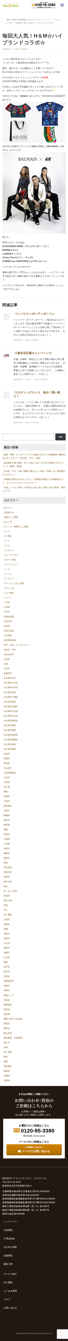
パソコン (8, 574)
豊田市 (7, 1009)
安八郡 (7, 787)
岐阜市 (7, 820)
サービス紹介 (10, 1274)
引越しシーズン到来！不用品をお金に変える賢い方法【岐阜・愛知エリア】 (33, 489)
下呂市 (7, 612)
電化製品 (8, 1066)
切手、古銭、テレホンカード (17, 645)
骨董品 (7, 1076)
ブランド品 (9, 588)
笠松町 (7, 976)
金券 (6, 1047)
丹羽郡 (7, 626)
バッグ (7, 569)
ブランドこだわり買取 (14, 583)
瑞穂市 (7, 952)
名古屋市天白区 (11, 711)
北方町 (7, 659)
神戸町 (7, 967)
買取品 (7, 1023)
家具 (6, 791)
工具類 (7, 844)
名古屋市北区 (10, 692)
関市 (6, 1057)
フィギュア (9, 579)
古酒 (6, 664)
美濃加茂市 (9, 981)
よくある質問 (10, 1291)
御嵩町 (7, 853)
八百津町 (8, 635)
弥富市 (7, 848)
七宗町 (7, 607)
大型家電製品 (10, 773)
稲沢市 (7, 971)
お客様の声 (9, 512)
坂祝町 (7, 758)
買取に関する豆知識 (13, 1019)
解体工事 (8, 1264)
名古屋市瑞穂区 (11, 739)
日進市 (7, 877)
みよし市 (8, 522)
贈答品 (7, 1028)
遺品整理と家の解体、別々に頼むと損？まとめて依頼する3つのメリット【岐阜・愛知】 (33, 464)
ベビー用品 (9, 593)
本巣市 (7, 896)
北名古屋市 (9, 654)
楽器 (6, 905)
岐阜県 (7, 825)
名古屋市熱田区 (11, 735)
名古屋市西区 (10, 749)
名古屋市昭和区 (11, 720)
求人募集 (8, 914)
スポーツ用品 (10, 560)
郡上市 (7, 1042)
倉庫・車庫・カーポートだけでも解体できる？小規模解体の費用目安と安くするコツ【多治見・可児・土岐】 (33, 456)
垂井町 (7, 763)
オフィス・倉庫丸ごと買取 (16, 526)
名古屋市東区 (10, 725)
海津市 (7, 933)
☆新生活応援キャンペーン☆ (33, 353)
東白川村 (8, 900)
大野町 (7, 782)
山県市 (7, 810)
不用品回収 (9, 616)
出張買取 (8, 1230)
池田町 (7, 924)
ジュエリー (9, 550)
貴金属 (7, 1014)
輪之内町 (8, 1033)
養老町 (7, 1071)
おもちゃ (8, 508)
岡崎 (6, 829)
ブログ (7, 1299)
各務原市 (8, 673)
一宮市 (7, 602)
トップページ (10, 1221)
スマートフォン (11, 564)
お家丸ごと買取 (11, 517)
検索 (61, 437)
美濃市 (7, 985)
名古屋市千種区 (11, 697)
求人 (6, 910)
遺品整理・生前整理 (13, 1038)
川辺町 (7, 839)
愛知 (6, 862)
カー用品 (8, 536)
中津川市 (8, 621)
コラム (28, 379)
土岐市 (7, 754)
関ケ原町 (8, 1052)
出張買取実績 (10, 640)
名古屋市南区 (10, 702)
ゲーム (7, 541)
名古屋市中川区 (11, 683)
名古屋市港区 (10, 730)
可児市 (7, 668)
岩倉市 (7, 834)
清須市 (7, 938)
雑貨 (6, 1061)
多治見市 (8, 768)
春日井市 (8, 881)
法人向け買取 (10, 1247)
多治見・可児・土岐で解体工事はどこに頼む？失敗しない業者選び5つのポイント (33, 473)
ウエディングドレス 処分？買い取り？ (36, 394)
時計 (6, 886)
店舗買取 (8, 1255)
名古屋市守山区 (11, 716)
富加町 (7, 796)
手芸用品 (8, 867)
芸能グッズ (9, 995)
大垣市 (7, 777)
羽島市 (7, 990)
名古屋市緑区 (10, 744)
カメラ (7, 531)
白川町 (7, 957)
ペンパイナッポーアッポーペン (35, 313)
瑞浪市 (7, 948)
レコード (8, 597)
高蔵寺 (7, 1080)
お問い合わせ (10, 1308)
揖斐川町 (8, 872)
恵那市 (7, 858)
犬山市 (7, 943)
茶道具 (7, 1000)
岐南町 (7, 815)
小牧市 (7, 801)
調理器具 (8, 1005)
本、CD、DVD (10, 891)
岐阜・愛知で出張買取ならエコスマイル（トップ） (28, 20)
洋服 (6, 929)
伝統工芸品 (9, 631)
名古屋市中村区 (11, 687)
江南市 (7, 919)
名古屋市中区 (10, 678)
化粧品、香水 (10, 649)
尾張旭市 (8, 806)
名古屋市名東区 (11, 706)
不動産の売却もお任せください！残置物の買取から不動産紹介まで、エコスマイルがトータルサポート (32, 481)
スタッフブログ (20, 49)
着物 (6, 962)
